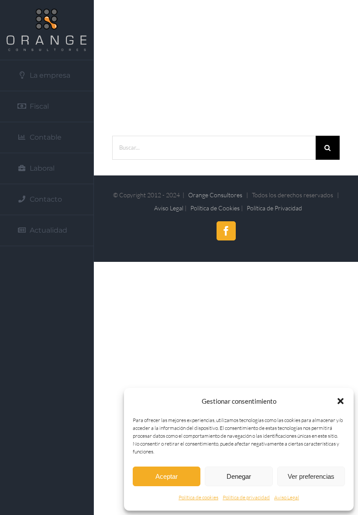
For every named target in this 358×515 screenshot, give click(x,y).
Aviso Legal (286, 497)
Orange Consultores (215, 195)
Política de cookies (198, 497)
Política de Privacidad (274, 208)
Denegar (239, 476)
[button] (340, 401)
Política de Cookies (215, 208)
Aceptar (166, 476)
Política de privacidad (246, 497)
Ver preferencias (311, 476)
